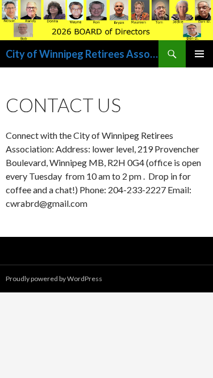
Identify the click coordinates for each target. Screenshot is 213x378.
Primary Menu (199, 53)
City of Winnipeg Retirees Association (82, 54)
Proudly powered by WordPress (54, 278)
